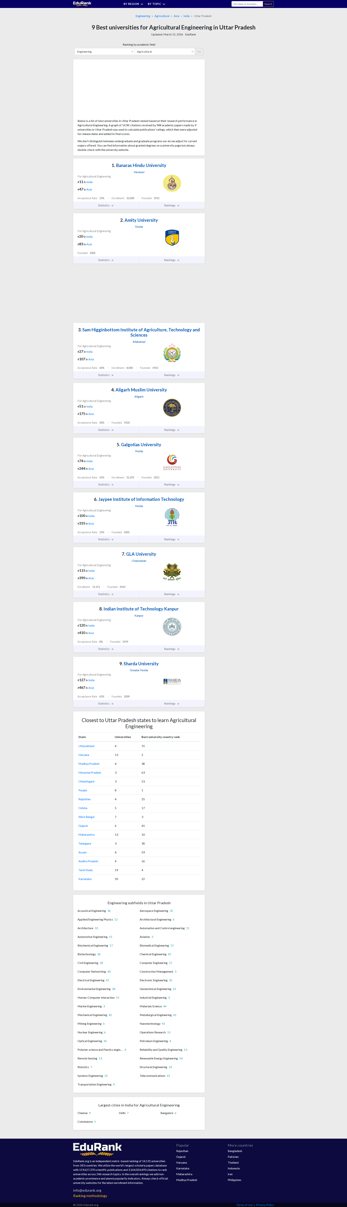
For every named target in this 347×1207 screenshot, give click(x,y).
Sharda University (139, 663)
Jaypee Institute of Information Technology (139, 499)
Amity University (139, 220)
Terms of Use (244, 1204)
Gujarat (83, 825)
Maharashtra (86, 834)
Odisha (82, 808)
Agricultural (162, 16)
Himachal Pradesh (89, 772)
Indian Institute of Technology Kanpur (139, 608)
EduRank (190, 34)
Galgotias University (139, 444)
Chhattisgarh (86, 781)
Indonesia (234, 1168)
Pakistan (233, 1156)
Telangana (84, 843)
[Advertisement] (104, 90)
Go (199, 51)
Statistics (104, 205)
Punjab (82, 790)
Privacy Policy (265, 1204)
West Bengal (86, 816)
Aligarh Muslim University (139, 389)
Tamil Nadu (85, 870)
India (186, 16)
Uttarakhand (86, 746)
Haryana (83, 754)
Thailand (233, 1162)
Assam (82, 852)
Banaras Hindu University (139, 165)
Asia (176, 16)
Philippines (234, 1179)
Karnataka (84, 879)
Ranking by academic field (139, 44)
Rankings (170, 205)
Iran (230, 1174)
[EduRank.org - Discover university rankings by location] (82, 3)
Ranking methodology (90, 1196)
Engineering (143, 16)
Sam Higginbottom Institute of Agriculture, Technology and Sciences (139, 332)
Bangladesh (235, 1151)
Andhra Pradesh (88, 861)
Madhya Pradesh (88, 763)
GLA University (139, 554)
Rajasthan (84, 799)
